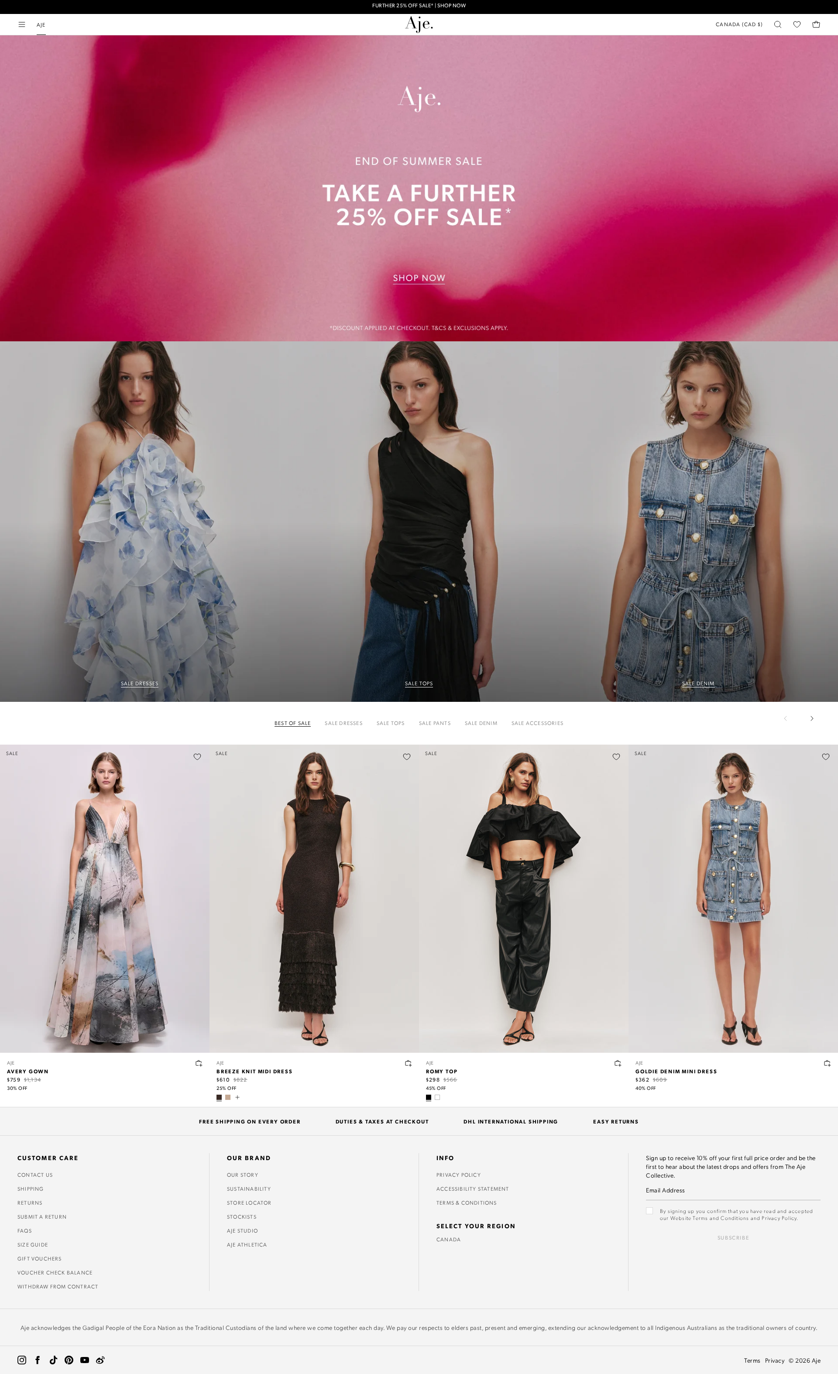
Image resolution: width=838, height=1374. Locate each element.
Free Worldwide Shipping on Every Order (419, 6)
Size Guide (32, 1244)
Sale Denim (481, 723)
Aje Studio (242, 1230)
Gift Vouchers (39, 1258)
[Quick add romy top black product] (618, 1063)
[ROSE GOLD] (227, 1097)
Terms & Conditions (466, 1202)
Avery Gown (28, 1071)
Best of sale (293, 723)
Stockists (242, 1216)
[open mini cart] (816, 24)
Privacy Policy (458, 1174)
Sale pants (435, 723)
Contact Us (35, 1174)
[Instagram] (21, 1360)
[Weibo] (100, 1360)
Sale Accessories (537, 723)
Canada (448, 1239)
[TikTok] (53, 1360)
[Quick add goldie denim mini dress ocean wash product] (827, 1063)
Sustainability (249, 1188)
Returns (29, 1202)
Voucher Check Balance (55, 1272)
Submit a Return (42, 1216)
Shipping (30, 1188)
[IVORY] (437, 1097)
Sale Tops (391, 723)
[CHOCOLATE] (219, 1097)
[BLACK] (428, 1097)
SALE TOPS (419, 683)
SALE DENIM (698, 683)
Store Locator (249, 1202)
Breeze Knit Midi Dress (254, 1071)
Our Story (242, 1174)
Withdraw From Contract (57, 1286)
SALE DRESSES (139, 683)
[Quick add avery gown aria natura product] (199, 1063)
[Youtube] (84, 1360)
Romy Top (441, 1071)
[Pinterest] (69, 1360)
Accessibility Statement (472, 1188)
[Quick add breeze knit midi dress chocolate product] (408, 1063)
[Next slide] (812, 718)
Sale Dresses (343, 723)
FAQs (24, 1230)
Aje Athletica (247, 1244)
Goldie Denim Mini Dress (676, 1071)
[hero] (139, 521)
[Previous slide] (791, 718)
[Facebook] (37, 1360)
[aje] (419, 24)
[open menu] (21, 24)
